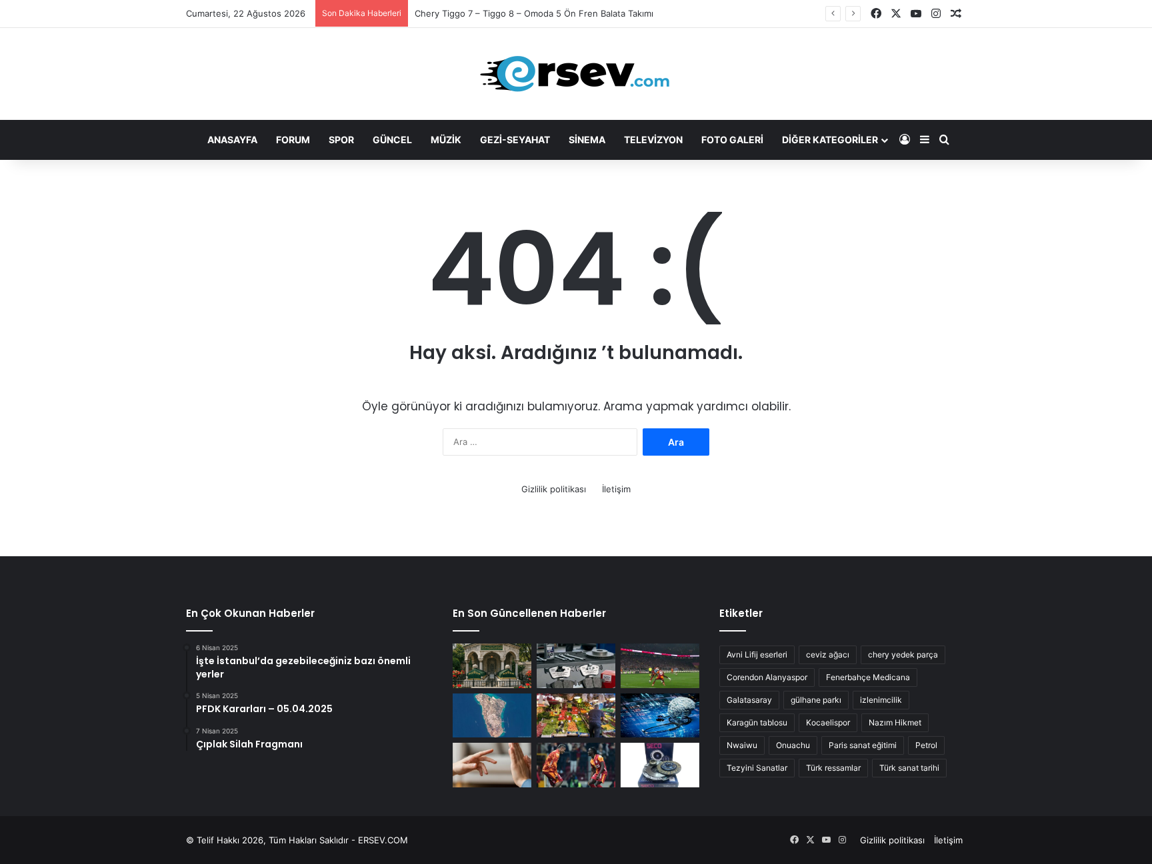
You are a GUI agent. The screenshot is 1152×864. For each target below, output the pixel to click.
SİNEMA (587, 139)
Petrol (926, 745)
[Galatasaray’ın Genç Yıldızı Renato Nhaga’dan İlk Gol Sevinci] (576, 765)
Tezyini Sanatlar (757, 768)
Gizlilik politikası (553, 489)
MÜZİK (446, 139)
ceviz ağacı (827, 654)
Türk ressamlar (833, 768)
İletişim (616, 489)
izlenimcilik (881, 700)
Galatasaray (749, 700)
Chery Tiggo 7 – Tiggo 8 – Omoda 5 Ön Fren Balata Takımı (534, 13)
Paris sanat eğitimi (863, 745)
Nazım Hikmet (895, 722)
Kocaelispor (828, 722)
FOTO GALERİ (732, 139)
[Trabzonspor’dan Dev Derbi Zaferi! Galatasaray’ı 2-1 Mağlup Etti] (660, 666)
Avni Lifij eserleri (757, 654)
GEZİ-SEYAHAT (515, 139)
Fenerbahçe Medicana (868, 677)
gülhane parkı (816, 700)
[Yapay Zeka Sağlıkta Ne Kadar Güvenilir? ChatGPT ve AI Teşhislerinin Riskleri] (660, 715)
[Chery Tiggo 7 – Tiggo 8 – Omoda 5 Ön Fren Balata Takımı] (576, 666)
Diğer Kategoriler (830, 139)
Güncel (392, 139)
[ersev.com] (576, 74)
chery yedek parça (903, 654)
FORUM (293, 139)
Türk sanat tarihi (909, 768)
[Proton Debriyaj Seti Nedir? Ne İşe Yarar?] (660, 765)
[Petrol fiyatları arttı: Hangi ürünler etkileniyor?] (576, 715)
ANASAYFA (232, 139)
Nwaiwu (742, 745)
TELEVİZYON (653, 139)
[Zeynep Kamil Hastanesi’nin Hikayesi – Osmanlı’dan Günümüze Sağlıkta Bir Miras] (492, 666)
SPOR (341, 139)
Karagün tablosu (757, 722)
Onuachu (793, 745)
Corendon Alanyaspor (767, 677)
